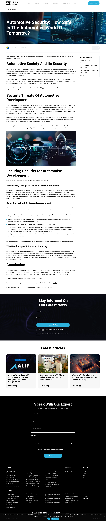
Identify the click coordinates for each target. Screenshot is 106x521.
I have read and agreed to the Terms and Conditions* (48, 449)
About (84, 471)
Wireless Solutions (11, 494)
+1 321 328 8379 (87, 496)
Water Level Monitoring (12, 496)
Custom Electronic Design (33, 481)
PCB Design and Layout (32, 479)
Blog (84, 475)
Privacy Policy (61, 333)
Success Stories (66, 3)
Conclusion (83, 75)
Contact (85, 478)
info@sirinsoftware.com (89, 494)
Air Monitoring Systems (32, 500)
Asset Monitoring (30, 498)
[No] (104, 517)
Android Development (50, 478)
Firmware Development (12, 481)
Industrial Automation (31, 503)
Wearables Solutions (12, 502)
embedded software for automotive (32, 241)
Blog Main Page (12, 9)
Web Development (50, 480)
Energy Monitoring (31, 496)
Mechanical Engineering (32, 486)
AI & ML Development (50, 482)
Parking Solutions (11, 507)
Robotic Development (12, 505)
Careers (85, 473)
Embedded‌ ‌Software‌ (12, 479)
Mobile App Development (51, 475)
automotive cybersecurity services (34, 257)
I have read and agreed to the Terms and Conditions (51, 330)
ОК (49, 518)
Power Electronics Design (32, 483)
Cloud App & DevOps (50, 473)
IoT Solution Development (52, 471)
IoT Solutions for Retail (70, 494)
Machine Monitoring (31, 494)
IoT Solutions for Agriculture (52, 502)
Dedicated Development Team (14, 484)
